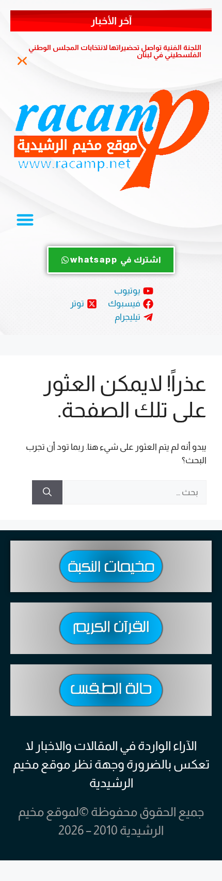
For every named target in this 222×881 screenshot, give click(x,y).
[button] (19, 61)
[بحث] (47, 492)
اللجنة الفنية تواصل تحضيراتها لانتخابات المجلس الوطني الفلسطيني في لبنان (114, 51)
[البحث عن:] (134, 492)
